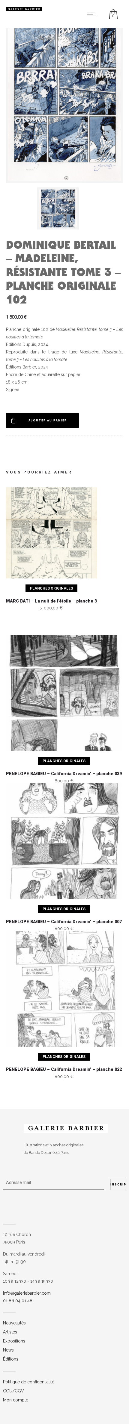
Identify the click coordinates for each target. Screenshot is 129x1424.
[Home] (24, 9)
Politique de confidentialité (28, 1381)
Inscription (118, 1184)
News (8, 1350)
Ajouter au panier (47, 420)
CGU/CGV (13, 1391)
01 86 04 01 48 (17, 1300)
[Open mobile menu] (93, 14)
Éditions (10, 1359)
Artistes (10, 1332)
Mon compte (15, 1400)
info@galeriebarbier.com (27, 1293)
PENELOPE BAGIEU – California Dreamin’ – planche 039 (64, 773)
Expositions (14, 1341)
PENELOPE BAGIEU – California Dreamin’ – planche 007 (64, 921)
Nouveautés (14, 1323)
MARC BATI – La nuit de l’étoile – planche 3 (51, 601)
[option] (64, 208)
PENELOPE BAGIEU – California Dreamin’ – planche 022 (64, 1069)
